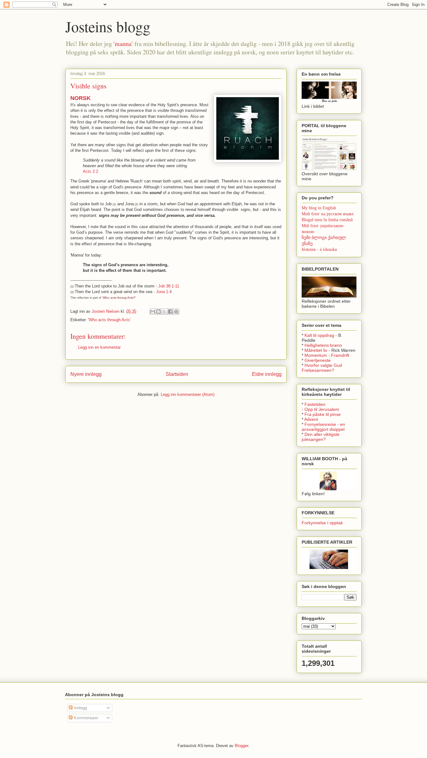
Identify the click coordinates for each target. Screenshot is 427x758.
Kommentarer (85, 718)
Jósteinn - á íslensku (319, 249)
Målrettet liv (315, 350)
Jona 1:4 (164, 291)
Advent (311, 419)
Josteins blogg (107, 26)
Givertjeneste (317, 360)
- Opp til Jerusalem (320, 409)
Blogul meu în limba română (327, 219)
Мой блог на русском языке (328, 214)
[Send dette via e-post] (152, 311)
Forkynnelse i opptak (322, 522)
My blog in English (319, 208)
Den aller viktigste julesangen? (320, 437)
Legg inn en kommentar (99, 347)
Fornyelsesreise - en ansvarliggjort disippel (323, 427)
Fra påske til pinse (322, 414)
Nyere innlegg (86, 374)
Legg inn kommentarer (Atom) (187, 394)
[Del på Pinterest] (176, 311)
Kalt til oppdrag (319, 335)
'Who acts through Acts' (109, 319)
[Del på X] (164, 311)
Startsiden (177, 374)
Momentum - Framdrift (326, 355)
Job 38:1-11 (168, 286)
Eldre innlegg (267, 374)
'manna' (123, 43)
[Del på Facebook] (170, 311)
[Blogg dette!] (158, 311)
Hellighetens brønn (323, 345)
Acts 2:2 (90, 171)
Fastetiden (314, 404)
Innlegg (80, 708)
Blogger (241, 745)
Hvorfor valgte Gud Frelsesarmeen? (322, 368)
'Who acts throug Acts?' (119, 297)
